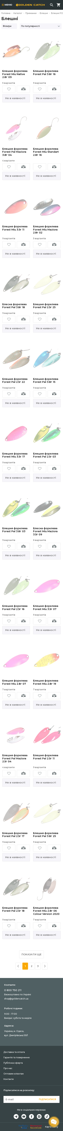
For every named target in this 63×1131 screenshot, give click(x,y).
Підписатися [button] (47, 1099)
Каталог (17, 13)
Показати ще (31, 954)
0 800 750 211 (13, 990)
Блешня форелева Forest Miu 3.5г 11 (14, 228)
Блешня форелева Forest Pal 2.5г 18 (14, 909)
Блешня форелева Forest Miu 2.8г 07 (14, 682)
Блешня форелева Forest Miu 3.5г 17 (14, 455)
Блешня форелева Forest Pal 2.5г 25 (45, 306)
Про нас (8, 1068)
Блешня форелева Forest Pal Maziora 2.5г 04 (14, 758)
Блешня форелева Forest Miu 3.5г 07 (45, 608)
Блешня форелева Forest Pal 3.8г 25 (45, 835)
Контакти (9, 1079)
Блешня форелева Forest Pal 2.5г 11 (45, 757)
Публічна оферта (13, 1063)
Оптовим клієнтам (14, 1073)
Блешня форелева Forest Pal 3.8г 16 (45, 73)
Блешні (44, 13)
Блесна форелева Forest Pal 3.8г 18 (14, 306)
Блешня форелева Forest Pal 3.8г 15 (45, 381)
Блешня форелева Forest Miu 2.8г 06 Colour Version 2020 (46, 911)
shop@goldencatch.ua (16, 998)
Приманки (31, 13)
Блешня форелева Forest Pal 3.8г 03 (14, 530)
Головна (5, 13)
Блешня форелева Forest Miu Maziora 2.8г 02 (45, 229)
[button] (8, 89)
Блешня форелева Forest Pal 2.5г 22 (14, 381)
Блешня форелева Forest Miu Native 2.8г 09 (14, 74)
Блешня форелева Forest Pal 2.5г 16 (14, 608)
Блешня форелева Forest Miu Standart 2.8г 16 (46, 152)
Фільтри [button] (7, 26)
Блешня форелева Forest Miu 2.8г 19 (45, 682)
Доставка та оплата (14, 1052)
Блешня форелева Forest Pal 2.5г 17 (14, 835)
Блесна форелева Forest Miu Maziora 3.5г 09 (45, 531)
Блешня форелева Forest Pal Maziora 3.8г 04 (14, 152)
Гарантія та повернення (17, 1057)
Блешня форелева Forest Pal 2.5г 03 (45, 455)
